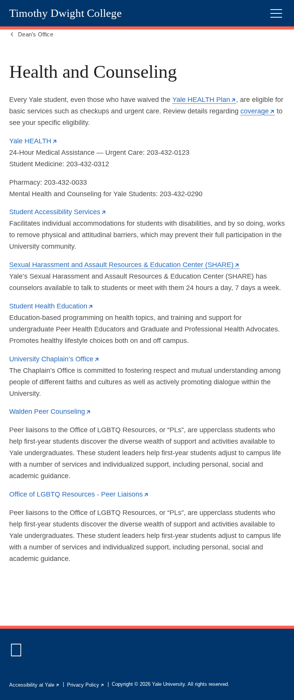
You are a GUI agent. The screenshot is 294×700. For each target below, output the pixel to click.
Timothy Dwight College (65, 13)
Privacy (86, 685)
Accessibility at (34, 685)
